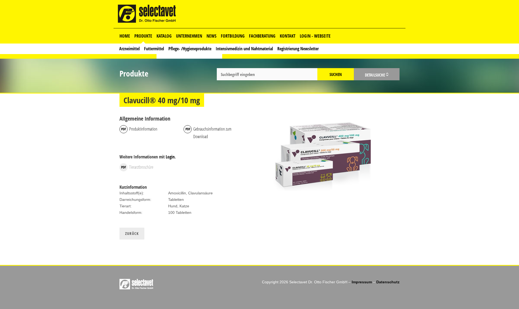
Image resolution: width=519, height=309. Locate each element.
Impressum (362, 282)
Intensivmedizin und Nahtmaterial (244, 49)
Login (170, 157)
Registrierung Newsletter (298, 49)
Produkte (143, 36)
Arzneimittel (129, 49)
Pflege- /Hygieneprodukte (189, 49)
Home (124, 36)
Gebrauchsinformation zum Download (212, 132)
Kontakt (287, 36)
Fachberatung (262, 36)
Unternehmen (189, 36)
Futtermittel (154, 49)
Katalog (164, 36)
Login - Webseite (315, 36)
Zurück (132, 233)
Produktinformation (143, 129)
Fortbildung (233, 36)
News (212, 36)
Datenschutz (388, 282)
